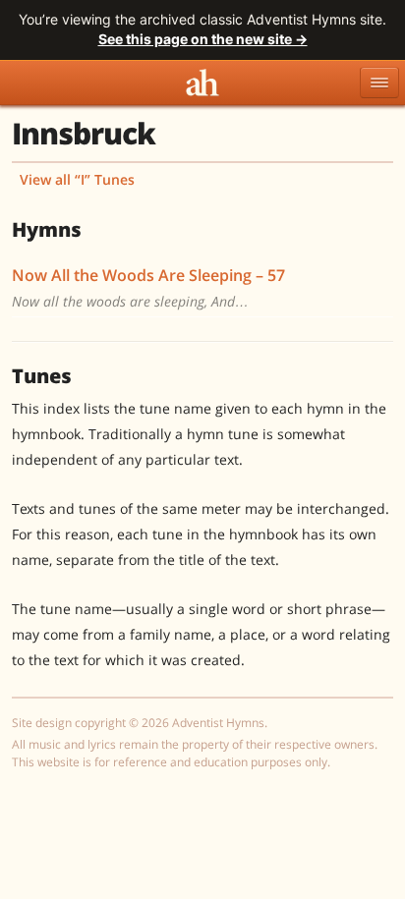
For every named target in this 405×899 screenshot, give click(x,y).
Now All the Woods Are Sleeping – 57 (148, 275)
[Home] (202, 82)
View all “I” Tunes (77, 179)
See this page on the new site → (203, 38)
